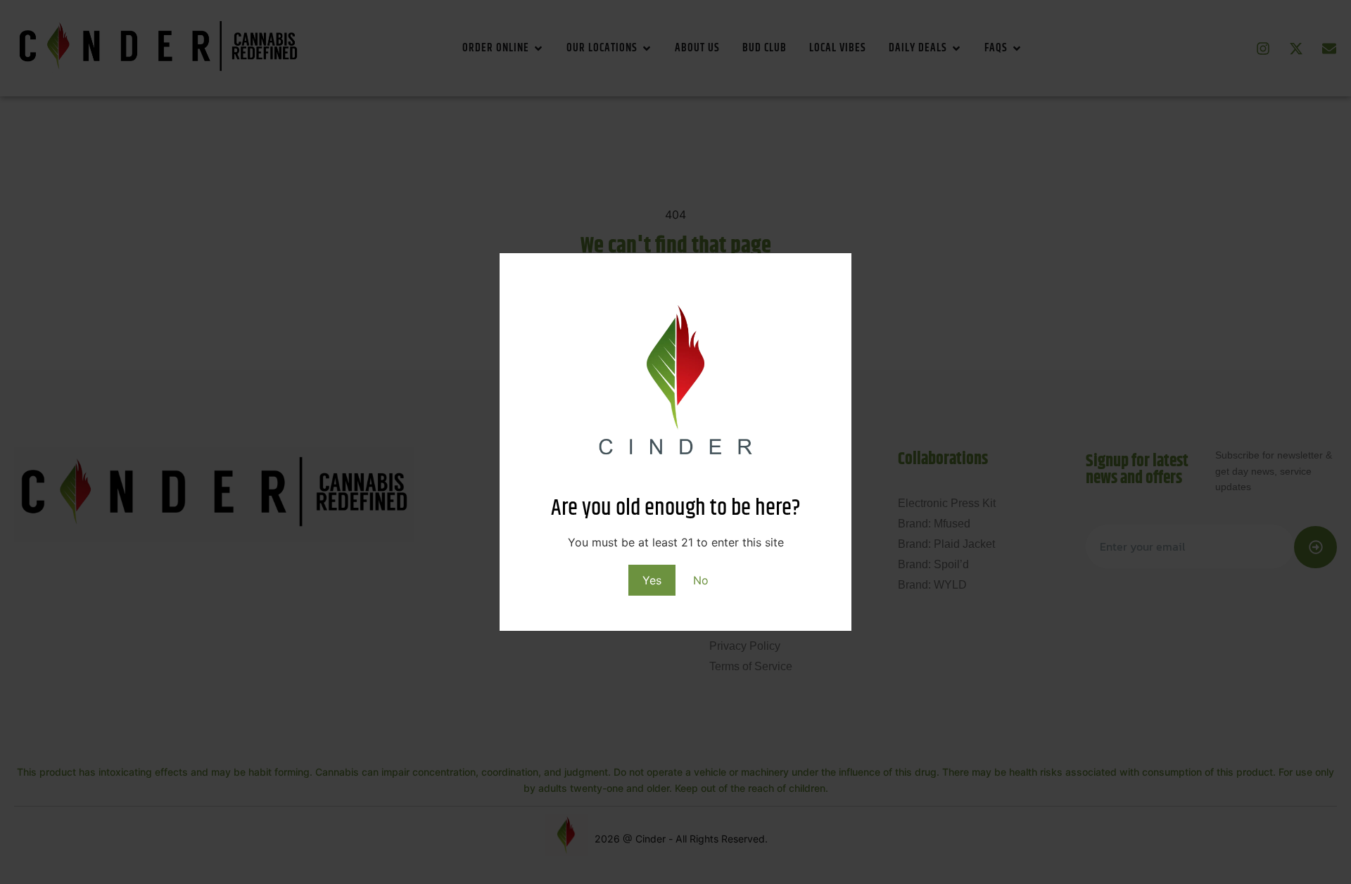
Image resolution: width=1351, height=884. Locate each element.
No (701, 580)
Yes (651, 580)
